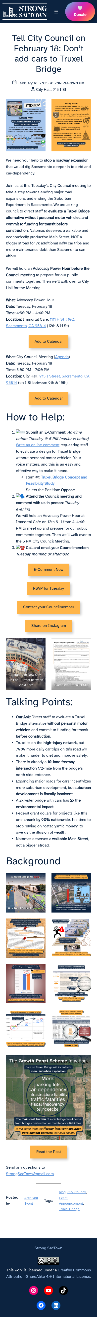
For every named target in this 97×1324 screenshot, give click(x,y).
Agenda (62, 356)
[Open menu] (56, 12)
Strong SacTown (48, 1248)
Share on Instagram (48, 625)
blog (62, 1192)
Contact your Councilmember (48, 607)
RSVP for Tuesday (48, 588)
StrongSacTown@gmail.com (30, 1173)
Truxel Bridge (69, 1209)
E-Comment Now (48, 569)
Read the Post (48, 1151)
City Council (76, 1192)
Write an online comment (37, 444)
